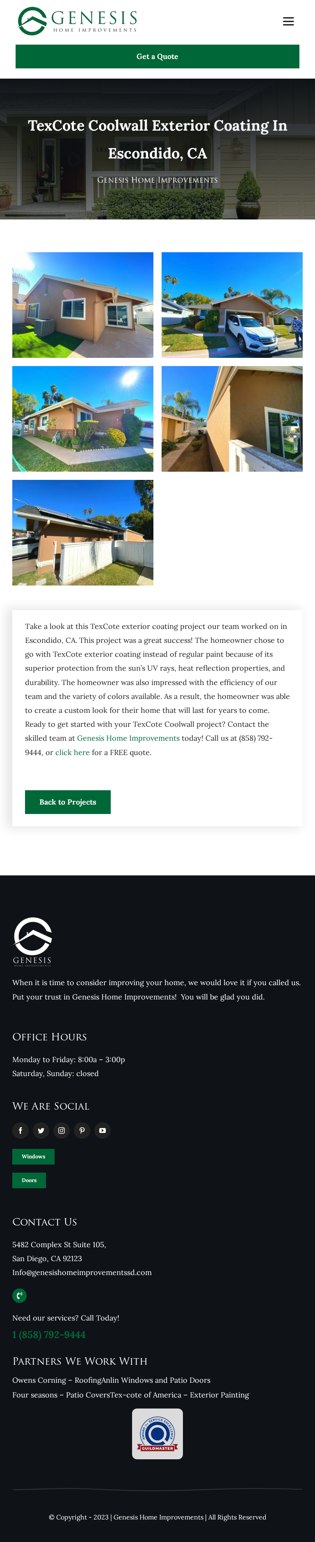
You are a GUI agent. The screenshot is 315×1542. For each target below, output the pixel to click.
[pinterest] (82, 1130)
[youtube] (102, 1130)
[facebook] (20, 1130)
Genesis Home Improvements (128, 738)
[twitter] (41, 1130)
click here (72, 752)
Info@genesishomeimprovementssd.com (82, 1272)
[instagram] (61, 1130)
